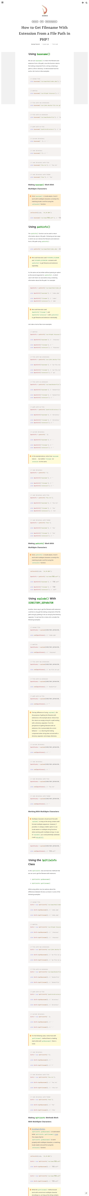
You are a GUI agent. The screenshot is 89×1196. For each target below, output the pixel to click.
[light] (82, 2)
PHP (42, 21)
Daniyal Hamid (35, 44)
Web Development (51, 21)
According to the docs (38, 1129)
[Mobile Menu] (2, 2)
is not (56, 1134)
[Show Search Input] (86, 3)
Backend (35, 21)
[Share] (86, 1193)
